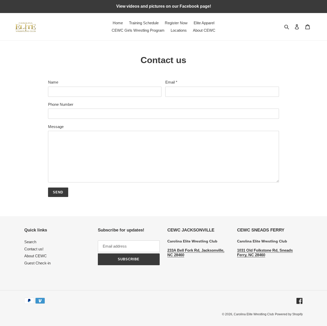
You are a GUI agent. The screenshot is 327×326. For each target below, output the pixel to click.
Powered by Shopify (289, 314)
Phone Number (60, 104)
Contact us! (33, 249)
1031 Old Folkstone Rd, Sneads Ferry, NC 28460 (265, 252)
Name (53, 82)
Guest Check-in (37, 263)
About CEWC (35, 256)
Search (30, 242)
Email (171, 82)
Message (56, 126)
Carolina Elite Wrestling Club (254, 314)
